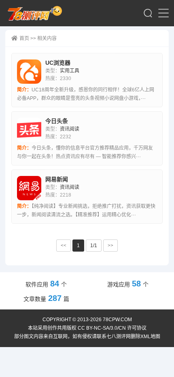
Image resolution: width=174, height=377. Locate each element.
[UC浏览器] (29, 71)
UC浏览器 (57, 62)
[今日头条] (29, 130)
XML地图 (150, 336)
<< (63, 245)
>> (110, 245)
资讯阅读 (69, 129)
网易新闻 (56, 179)
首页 (24, 38)
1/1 (93, 245)
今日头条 (56, 121)
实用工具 (69, 71)
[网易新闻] (29, 188)
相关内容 (47, 38)
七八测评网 (37, 13)
